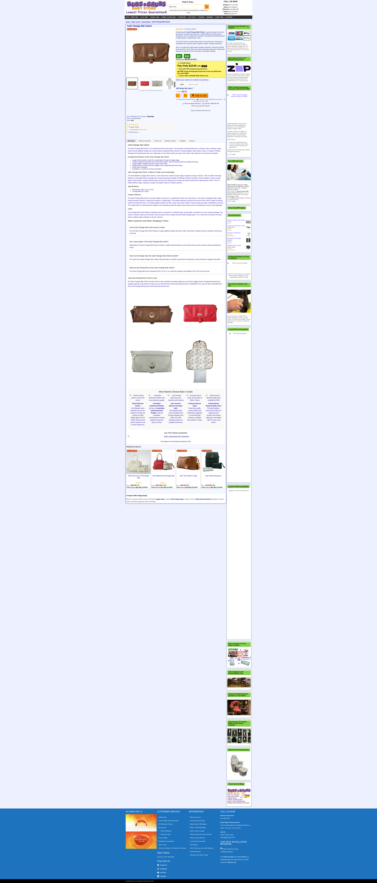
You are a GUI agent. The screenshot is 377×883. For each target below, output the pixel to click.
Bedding (210, 17)
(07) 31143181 (233, 5)
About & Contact (195, 817)
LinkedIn (163, 876)
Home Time (134, 17)
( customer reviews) (190, 29)
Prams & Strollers (169, 17)
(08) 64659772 (232, 14)
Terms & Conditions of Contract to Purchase (172, 848)
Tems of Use (163, 844)
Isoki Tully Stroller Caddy (188, 476)
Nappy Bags (146, 22)
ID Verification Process (166, 824)
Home (128, 22)
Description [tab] (131, 141)
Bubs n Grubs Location (197, 831)
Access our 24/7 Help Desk (165, 857)
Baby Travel (136, 22)
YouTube (163, 872)
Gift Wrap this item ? (184, 88)
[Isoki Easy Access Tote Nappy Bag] (138, 462)
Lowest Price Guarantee (197, 841)
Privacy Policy (163, 838)
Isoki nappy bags (177, 499)
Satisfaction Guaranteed (166, 841)
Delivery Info (163, 817)
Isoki (132, 120)
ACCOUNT (229, 17)
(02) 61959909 (233, 11)
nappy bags (160, 499)
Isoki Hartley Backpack (213, 476)
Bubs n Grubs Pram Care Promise (201, 834)
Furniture (182, 17)
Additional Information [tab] (144, 141)
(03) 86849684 (234, 9)
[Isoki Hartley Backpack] (213, 462)
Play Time (144, 17)
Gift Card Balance (165, 831)
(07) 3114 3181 (225, 818)
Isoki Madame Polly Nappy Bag (163, 476)
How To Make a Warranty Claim (168, 820)
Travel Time (154, 17)
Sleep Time (219, 17)
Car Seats (192, 17)
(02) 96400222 (232, 7)
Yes (182, 91)
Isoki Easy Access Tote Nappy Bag (138, 476)
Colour (182, 84)
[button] (128, 52)
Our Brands (194, 844)
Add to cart (200, 95)
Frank (196, 281)
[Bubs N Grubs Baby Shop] (146, 13)
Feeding (201, 17)
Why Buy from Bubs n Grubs (199, 855)
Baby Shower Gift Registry (198, 824)
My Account (162, 827)
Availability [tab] (183, 141)
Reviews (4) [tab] (157, 141)
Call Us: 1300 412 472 (212, 103)
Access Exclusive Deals (197, 820)
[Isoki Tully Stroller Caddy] (188, 462)
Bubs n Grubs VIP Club (197, 838)
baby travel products (203, 499)
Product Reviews (195, 851)
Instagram (163, 869)
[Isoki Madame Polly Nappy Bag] (163, 462)
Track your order (165, 834)
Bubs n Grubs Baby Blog (198, 827)
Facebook (163, 865)
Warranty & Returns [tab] (170, 141)
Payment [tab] (191, 141)
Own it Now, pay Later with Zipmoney (201, 848)
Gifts (127, 17)
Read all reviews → (134, 132)
